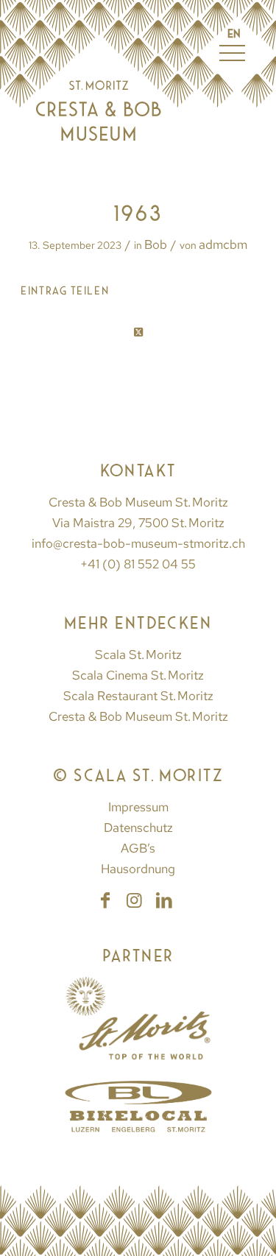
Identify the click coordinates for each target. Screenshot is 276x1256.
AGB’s (138, 848)
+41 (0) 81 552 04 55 (138, 564)
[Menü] (225, 86)
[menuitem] (225, 86)
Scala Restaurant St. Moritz (138, 696)
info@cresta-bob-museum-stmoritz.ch (138, 543)
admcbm (223, 244)
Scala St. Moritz (138, 654)
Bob (155, 244)
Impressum (138, 807)
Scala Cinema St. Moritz (138, 675)
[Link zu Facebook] (105, 900)
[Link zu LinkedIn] (164, 900)
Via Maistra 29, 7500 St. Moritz (138, 523)
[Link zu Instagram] (135, 900)
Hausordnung (138, 869)
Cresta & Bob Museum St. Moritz (138, 716)
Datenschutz (138, 827)
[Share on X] (138, 333)
